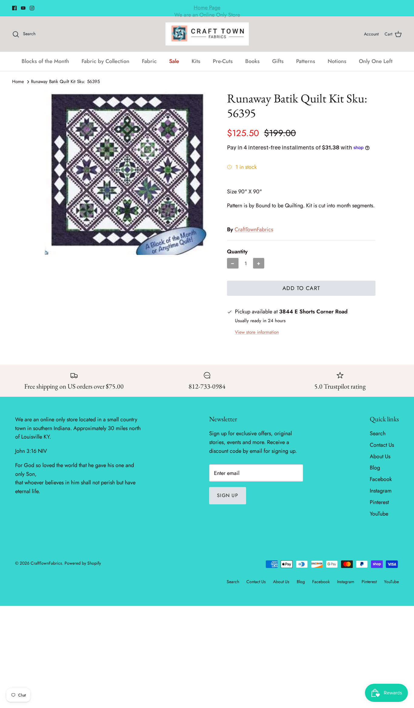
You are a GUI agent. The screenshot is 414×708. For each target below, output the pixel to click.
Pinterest (379, 502)
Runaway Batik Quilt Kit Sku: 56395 (65, 81)
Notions (337, 61)
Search (378, 433)
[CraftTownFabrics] (207, 33)
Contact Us (382, 445)
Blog (375, 468)
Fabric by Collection (105, 61)
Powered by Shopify (83, 563)
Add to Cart (301, 288)
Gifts (278, 61)
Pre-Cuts (223, 61)
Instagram (381, 491)
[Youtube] (23, 8)
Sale (174, 61)
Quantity (237, 251)
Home (18, 81)
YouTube (379, 514)
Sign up (227, 495)
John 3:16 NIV (31, 451)
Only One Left (375, 61)
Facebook (381, 479)
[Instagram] (32, 8)
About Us (380, 456)
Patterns (305, 61)
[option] (126, 173)
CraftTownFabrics (254, 229)
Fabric (149, 61)
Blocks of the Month (45, 61)
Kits (196, 61)
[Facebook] (14, 8)
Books (252, 61)
